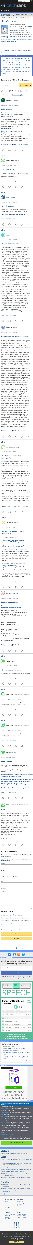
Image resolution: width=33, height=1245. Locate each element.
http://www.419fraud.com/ (10, 565)
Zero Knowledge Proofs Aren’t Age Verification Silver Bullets (16, 1169)
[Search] (32, 1)
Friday (3, 1157)
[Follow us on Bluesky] (9, 954)
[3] (4, 517)
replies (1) (6, 506)
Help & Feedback (10, 1214)
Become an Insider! (16, 1143)
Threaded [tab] (14, 91)
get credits (13, 920)
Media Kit (7, 1215)
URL (2, 881)
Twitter (6, 1201)
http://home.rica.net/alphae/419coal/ (13, 567)
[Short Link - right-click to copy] (19, 50)
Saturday (5, 1151)
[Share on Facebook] (29, 50)
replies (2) (6, 430)
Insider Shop (21, 1215)
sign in (19, 920)
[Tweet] (26, 50)
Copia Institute (21, 1214)
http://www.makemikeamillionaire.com (13, 214)
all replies (17, 95)
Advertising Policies (20, 1203)
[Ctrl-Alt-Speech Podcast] (16, 989)
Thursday (5, 1182)
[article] (11, 1135)
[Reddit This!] (24, 50)
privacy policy (24, 977)
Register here (5, 860)
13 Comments (5, 50)
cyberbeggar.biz (6, 128)
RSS (8, 85)
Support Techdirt (22, 1217)
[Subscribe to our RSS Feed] (18, 954)
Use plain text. (19, 915)
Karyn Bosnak (15, 30)
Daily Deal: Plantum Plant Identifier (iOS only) (13, 1171)
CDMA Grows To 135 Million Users (10, 17)
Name (3, 863)
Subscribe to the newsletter (15, 877)
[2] (3, 155)
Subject (3, 888)
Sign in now (20, 859)
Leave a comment (25, 85)
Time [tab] (4, 91)
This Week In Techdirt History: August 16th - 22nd (16, 58)
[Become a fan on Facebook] (14, 954)
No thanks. (6, 920)
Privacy (19, 1206)
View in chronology (23, 144)
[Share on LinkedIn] (31, 50)
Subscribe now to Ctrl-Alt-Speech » (16, 1038)
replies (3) (6, 144)
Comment (4, 895)
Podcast (7, 1206)
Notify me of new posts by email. (10, 929)
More (2, 1193)
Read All (29, 1061)
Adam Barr (13, 29)
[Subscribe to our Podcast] (23, 954)
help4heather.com (6, 133)
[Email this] (21, 50)
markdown (9, 915)
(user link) (16, 100)
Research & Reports (8, 1208)
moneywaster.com (7, 116)
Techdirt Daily (17, 877)
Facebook (7, 1203)
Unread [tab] (24, 91)
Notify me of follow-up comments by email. (13, 925)
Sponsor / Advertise (7, 1217)
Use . (7, 915)
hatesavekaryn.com (19, 134)
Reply (14, 144)
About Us (20, 1201)
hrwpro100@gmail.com (8, 825)
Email (2, 870)
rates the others (11, 41)
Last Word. (25, 918)
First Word (15, 918)
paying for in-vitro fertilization (10, 39)
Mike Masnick (28, 26)
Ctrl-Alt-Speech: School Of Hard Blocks (13, 69)
